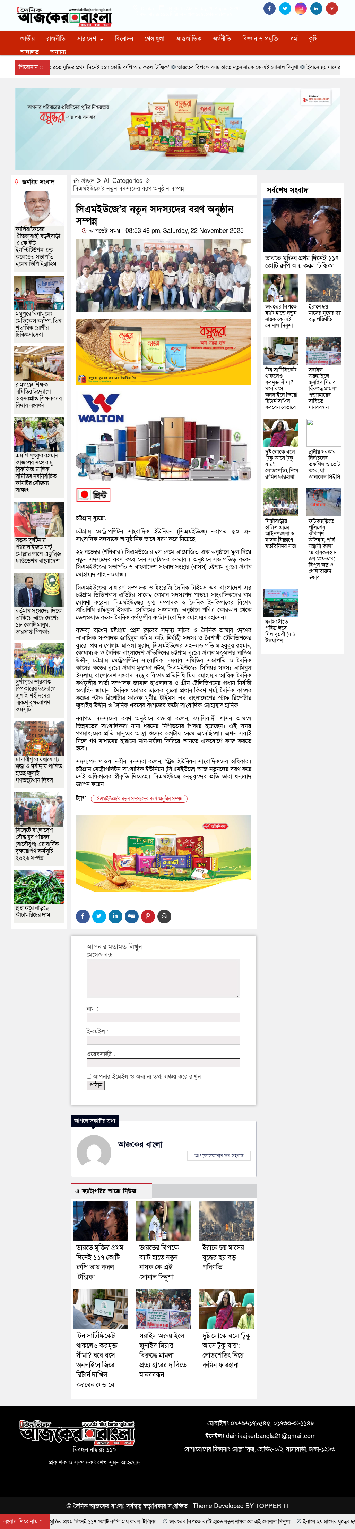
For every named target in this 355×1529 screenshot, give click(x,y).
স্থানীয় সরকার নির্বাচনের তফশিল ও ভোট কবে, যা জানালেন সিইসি (324, 464)
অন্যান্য (58, 52)
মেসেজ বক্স (100, 955)
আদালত (29, 52)
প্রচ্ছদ (87, 181)
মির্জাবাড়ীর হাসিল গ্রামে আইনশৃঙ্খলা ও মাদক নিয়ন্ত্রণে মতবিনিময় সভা (280, 533)
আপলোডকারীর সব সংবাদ (218, 1155)
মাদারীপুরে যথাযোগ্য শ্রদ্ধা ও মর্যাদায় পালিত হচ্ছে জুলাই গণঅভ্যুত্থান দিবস (39, 769)
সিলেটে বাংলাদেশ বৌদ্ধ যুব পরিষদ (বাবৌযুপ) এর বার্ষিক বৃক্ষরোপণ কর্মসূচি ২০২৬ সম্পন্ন (37, 844)
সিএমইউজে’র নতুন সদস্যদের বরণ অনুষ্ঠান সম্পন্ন (128, 189)
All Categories (123, 181)
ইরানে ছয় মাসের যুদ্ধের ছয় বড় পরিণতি (223, 1257)
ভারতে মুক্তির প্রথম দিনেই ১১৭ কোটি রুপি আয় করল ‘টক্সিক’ (302, 262)
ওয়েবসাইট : (101, 1054)
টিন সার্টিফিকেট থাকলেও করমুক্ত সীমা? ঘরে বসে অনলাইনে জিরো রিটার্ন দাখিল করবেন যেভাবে (281, 388)
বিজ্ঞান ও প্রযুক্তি (260, 39)
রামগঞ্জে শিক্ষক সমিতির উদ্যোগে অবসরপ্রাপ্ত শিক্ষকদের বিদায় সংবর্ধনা (39, 395)
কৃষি (313, 39)
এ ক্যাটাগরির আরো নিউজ (106, 1191)
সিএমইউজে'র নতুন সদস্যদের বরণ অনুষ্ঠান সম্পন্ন (139, 798)
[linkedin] (318, 9)
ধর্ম (293, 39)
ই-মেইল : (98, 1032)
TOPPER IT (272, 1506)
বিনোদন (124, 39)
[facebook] (271, 9)
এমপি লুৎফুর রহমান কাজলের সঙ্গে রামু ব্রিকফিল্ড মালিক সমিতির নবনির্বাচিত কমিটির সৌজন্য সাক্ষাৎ (37, 472)
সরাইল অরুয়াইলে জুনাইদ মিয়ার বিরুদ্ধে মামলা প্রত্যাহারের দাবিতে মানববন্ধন (163, 1356)
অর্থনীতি (222, 39)
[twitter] (287, 9)
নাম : (92, 1009)
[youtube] (333, 9)
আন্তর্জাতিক (188, 39)
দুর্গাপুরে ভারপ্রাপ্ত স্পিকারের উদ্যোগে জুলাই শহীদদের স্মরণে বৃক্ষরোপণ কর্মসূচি (36, 695)
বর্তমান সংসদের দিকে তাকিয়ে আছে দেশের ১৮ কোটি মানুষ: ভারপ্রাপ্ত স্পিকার (39, 621)
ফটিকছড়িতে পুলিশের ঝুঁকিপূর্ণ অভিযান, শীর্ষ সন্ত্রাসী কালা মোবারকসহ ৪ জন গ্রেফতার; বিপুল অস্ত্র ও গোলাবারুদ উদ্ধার (323, 549)
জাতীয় (27, 39)
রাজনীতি (56, 39)
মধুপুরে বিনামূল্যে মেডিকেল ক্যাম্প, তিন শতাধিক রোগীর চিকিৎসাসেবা (38, 324)
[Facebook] (83, 916)
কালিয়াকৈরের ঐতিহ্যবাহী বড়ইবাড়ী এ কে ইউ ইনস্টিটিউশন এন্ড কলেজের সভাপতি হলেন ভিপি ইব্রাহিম (38, 246)
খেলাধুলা (154, 39)
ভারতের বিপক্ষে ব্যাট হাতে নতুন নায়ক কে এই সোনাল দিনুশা (281, 316)
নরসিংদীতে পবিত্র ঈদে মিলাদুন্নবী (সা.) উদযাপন (280, 631)
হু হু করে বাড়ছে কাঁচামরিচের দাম (33, 911)
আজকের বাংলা (140, 1144)
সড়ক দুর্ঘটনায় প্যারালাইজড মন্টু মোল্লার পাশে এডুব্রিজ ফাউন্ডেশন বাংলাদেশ (38, 550)
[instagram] (302, 9)
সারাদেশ (86, 39)
